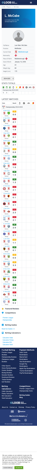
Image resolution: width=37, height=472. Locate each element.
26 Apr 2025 (6, 110)
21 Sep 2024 (6, 291)
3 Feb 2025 (6, 208)
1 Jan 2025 (6, 246)
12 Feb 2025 (6, 201)
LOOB (3, 7)
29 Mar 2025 (6, 140)
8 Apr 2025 (6, 133)
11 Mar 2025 (6, 155)
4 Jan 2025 (6, 238)
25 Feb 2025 (6, 178)
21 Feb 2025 (6, 186)
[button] (31, 2)
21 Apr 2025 (6, 118)
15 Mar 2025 (6, 148)
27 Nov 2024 (6, 269)
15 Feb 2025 (6, 193)
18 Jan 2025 (6, 231)
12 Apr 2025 (6, 125)
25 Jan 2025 (6, 216)
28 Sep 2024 (6, 284)
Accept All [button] (19, 467)
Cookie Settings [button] (8, 467)
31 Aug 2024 (6, 299)
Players (9, 7)
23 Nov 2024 (6, 276)
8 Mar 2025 (6, 163)
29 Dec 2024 (6, 254)
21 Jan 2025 (6, 223)
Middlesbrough (23, 52)
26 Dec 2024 (6, 261)
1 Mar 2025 (6, 171)
